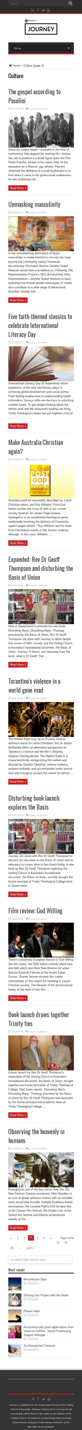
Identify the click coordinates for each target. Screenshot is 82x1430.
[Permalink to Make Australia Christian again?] (41, 497)
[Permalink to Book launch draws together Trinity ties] (41, 1069)
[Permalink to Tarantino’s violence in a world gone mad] (41, 736)
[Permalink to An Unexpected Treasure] (14, 1356)
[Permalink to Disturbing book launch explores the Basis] (41, 853)
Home (16, 65)
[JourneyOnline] (41, 31)
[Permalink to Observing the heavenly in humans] (41, 1186)
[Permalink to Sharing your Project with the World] (14, 1305)
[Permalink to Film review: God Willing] (41, 956)
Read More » (18, 188)
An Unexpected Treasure (39, 1345)
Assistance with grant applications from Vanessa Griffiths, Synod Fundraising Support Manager (48, 1331)
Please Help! (32, 1311)
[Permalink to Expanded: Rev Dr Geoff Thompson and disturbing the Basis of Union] (41, 623)
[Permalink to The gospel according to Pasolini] (41, 146)
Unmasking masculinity (34, 204)
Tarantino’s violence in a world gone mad (34, 685)
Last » (30, 1248)
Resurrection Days (35, 1279)
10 (57, 1242)
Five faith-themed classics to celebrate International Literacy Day (40, 325)
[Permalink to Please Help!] (14, 1321)
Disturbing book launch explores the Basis (33, 802)
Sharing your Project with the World (46, 1295)
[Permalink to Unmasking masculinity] (41, 250)
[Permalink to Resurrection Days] (14, 1289)
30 (12, 1248)
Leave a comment (38, 109)
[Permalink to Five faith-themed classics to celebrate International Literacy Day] (41, 380)
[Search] (70, 3)
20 (66, 1242)
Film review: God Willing (35, 910)
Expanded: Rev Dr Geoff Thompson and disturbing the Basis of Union (40, 568)
